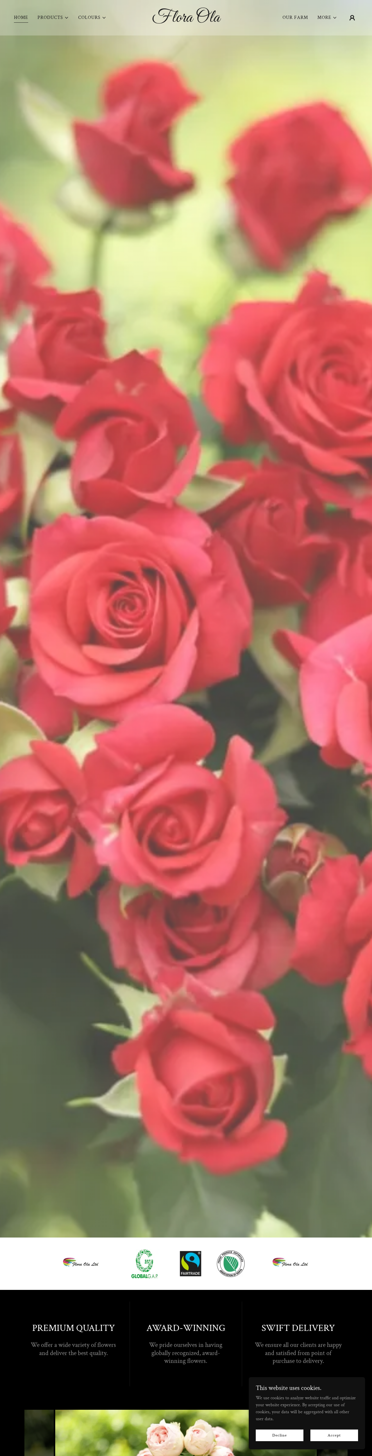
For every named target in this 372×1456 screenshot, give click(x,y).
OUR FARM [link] (295, 18)
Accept (334, 1435)
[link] (186, 20)
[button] (53, 17)
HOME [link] (21, 18)
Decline (279, 1435)
